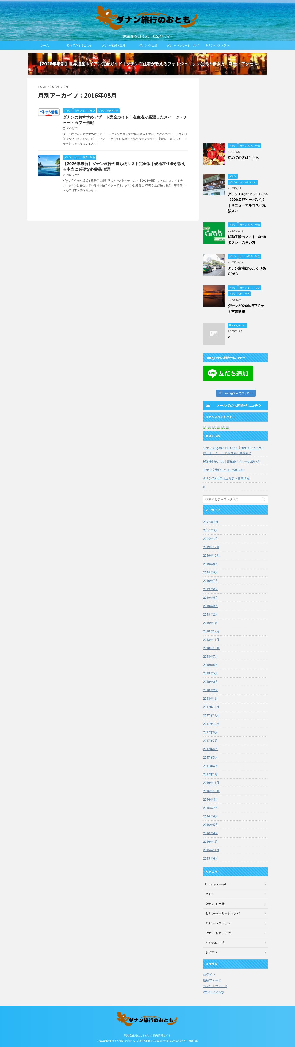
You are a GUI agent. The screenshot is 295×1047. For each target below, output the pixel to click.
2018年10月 (211, 648)
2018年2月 (210, 690)
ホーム (44, 45)
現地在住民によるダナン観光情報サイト (147, 1035)
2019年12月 (211, 547)
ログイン (209, 974)
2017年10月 (211, 724)
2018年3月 (210, 681)
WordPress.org (213, 992)
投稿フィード (212, 980)
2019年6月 (210, 589)
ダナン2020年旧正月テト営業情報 (226, 478)
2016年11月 (211, 782)
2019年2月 (210, 614)
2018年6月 (210, 665)
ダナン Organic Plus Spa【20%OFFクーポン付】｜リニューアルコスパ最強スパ (233, 450)
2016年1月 (210, 841)
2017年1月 (210, 774)
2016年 (55, 86)
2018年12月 (211, 631)
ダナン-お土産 (148, 45)
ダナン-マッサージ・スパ (183, 45)
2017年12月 (211, 707)
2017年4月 (210, 766)
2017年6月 (210, 749)
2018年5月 (210, 673)
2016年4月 (210, 833)
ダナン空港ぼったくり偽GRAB (223, 470)
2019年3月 (210, 606)
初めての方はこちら (79, 45)
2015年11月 (211, 850)
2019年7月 (210, 581)
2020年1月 (210, 538)
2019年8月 (210, 572)
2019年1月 (210, 623)
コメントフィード (215, 986)
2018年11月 (211, 639)
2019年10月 (211, 555)
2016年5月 (210, 825)
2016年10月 (211, 791)
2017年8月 (210, 732)
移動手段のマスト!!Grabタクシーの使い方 (231, 461)
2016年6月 (210, 816)
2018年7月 (210, 656)
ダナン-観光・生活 (113, 45)
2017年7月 (210, 740)
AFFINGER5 (191, 1040)
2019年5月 (210, 597)
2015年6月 (210, 858)
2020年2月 (210, 530)
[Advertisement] (235, 108)
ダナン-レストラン (217, 45)
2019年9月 (210, 564)
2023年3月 (210, 522)
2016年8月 (210, 799)
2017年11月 (211, 715)
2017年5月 (210, 757)
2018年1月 (210, 698)
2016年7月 (210, 808)
